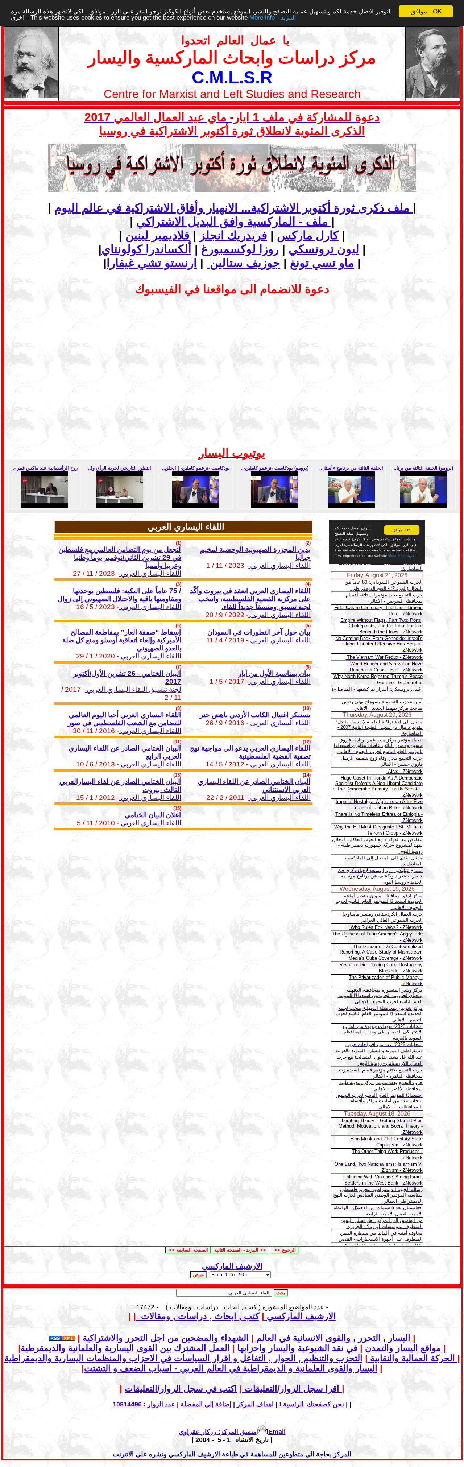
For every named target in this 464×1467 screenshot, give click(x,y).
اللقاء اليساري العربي (150, 573)
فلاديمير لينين (157, 235)
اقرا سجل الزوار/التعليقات (290, 1388)
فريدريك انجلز (233, 235)
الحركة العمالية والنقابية (411, 1358)
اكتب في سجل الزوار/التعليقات (233, 1388)
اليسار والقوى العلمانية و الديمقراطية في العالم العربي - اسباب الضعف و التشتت (230, 1368)
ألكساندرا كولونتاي (146, 249)
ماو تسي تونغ (322, 262)
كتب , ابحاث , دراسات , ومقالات (197, 1316)
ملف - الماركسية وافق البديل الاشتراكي (233, 221)
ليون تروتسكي (324, 249)
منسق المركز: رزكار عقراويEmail (232, 1431)
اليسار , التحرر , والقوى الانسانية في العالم (332, 1338)
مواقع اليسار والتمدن (403, 1348)
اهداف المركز (255, 1404)
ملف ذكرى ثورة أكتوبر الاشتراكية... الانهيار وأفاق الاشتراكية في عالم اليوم (233, 207)
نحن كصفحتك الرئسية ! (310, 1404)
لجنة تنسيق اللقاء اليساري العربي (133, 689)
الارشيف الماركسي (232, 1266)
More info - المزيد (272, 18)
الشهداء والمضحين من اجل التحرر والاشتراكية (248, 1338)
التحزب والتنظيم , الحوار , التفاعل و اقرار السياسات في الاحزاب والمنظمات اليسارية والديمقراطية (230, 1358)
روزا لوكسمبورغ (240, 249)
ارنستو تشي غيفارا (152, 262)
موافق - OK (426, 11)
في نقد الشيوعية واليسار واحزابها (296, 1348)
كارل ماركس (308, 235)
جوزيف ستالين (243, 262)
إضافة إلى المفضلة (205, 1404)
